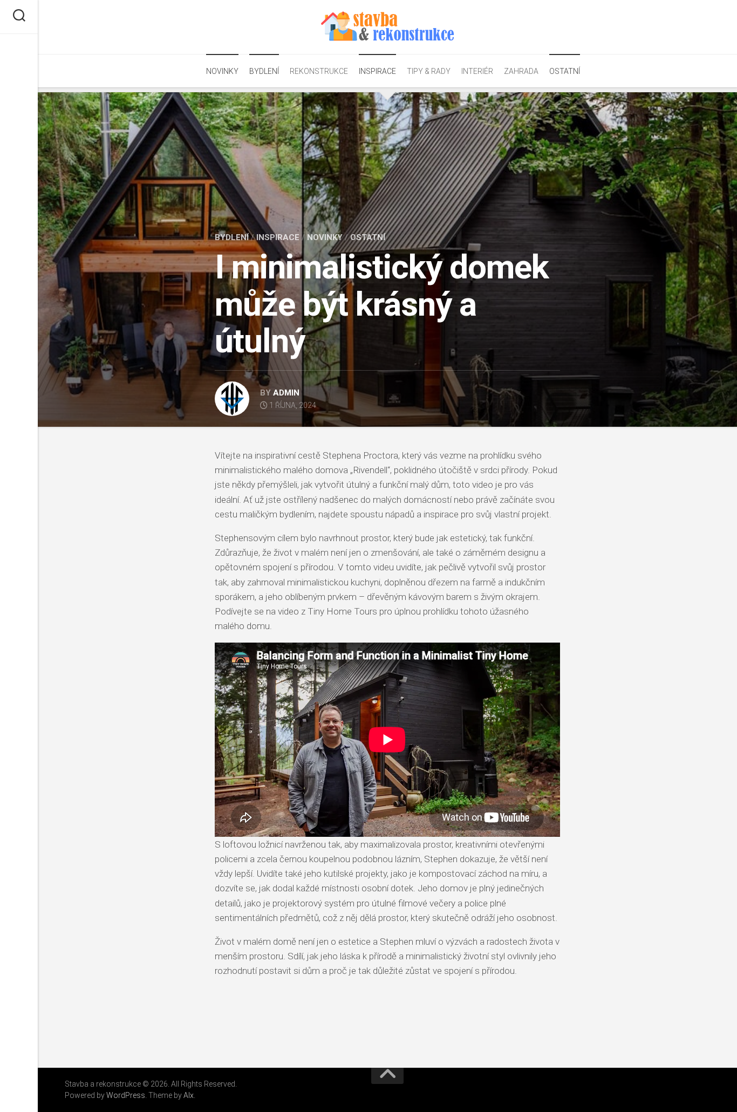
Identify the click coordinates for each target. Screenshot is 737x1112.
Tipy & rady (429, 71)
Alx (188, 1095)
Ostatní (564, 71)
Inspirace (377, 71)
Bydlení (264, 71)
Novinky (222, 71)
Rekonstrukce (319, 71)
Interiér (477, 71)
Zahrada (521, 71)
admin (286, 393)
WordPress (125, 1095)
